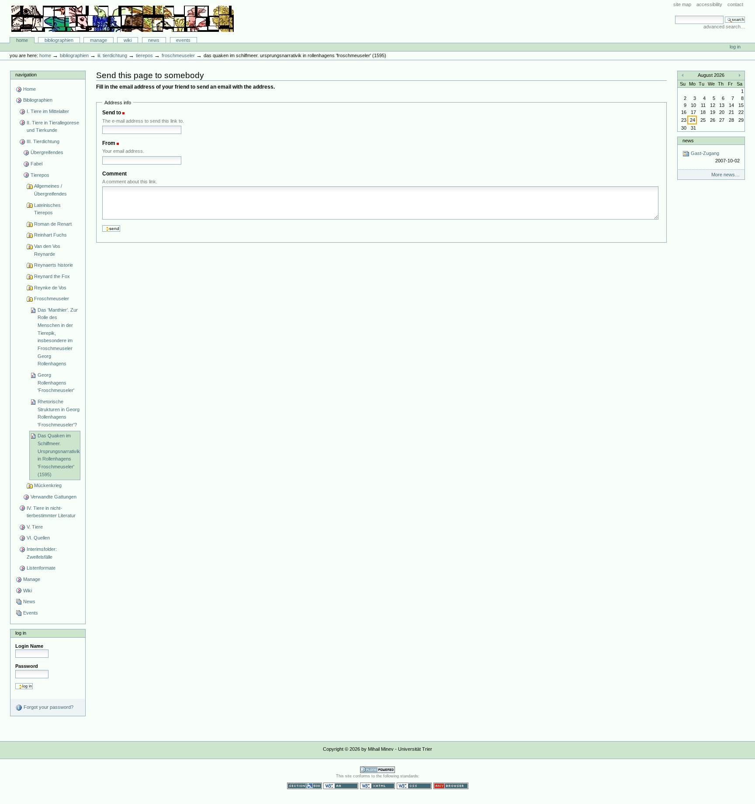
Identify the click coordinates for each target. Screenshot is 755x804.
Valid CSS (414, 786)
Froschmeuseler (178, 55)
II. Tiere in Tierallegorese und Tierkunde (53, 126)
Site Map (682, 4)
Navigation (26, 74)
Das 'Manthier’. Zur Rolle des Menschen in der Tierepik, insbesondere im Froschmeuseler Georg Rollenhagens (58, 337)
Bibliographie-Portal (122, 19)
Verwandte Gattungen (53, 496)
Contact (735, 4)
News (153, 40)
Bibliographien (59, 40)
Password (26, 666)
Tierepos (144, 55)
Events (183, 40)
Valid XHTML (377, 786)
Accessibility (709, 4)
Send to (111, 113)
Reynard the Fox (52, 276)
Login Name (29, 646)
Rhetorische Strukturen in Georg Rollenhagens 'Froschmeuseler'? (59, 413)
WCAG (340, 786)
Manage (98, 40)
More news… (725, 174)
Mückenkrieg (48, 485)
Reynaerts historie (53, 265)
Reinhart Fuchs (50, 234)
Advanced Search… (724, 26)
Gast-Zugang (714, 157)
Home (22, 40)
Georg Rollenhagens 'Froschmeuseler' (56, 382)
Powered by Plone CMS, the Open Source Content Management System (377, 769)
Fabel (36, 163)
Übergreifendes (47, 152)
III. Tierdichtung (112, 55)
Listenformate (41, 567)
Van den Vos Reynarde (47, 250)
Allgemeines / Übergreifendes (50, 189)
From (108, 143)
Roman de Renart (53, 224)
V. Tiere (35, 526)
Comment (114, 174)
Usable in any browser (450, 786)
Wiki (128, 40)
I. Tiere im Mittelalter (48, 111)
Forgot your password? (47, 707)
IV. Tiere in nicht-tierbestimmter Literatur (51, 512)
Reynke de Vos (50, 287)
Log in (735, 46)
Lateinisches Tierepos (47, 209)
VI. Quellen (38, 537)
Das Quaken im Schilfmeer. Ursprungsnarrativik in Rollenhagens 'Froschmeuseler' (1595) (59, 455)
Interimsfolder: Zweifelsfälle (42, 553)
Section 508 (304, 786)
